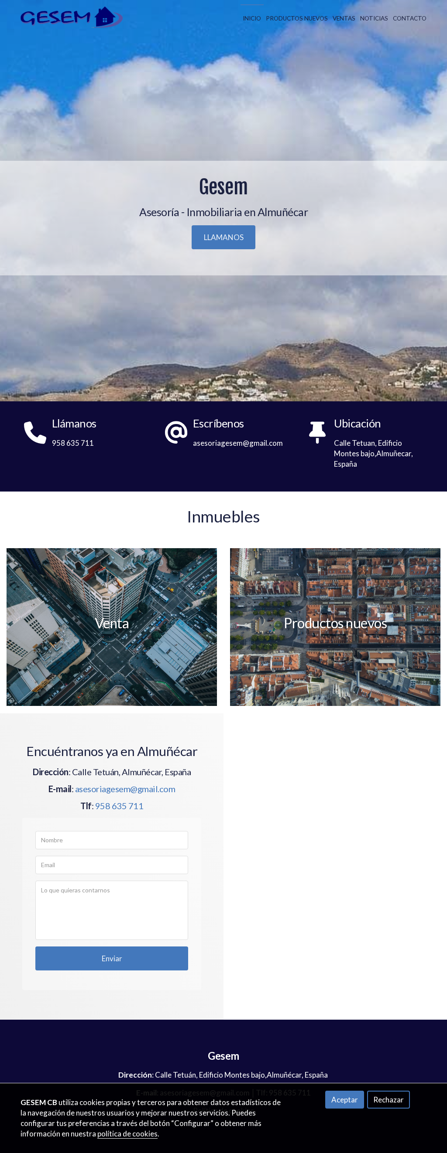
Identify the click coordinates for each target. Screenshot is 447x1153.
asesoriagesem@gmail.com (125, 788)
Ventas (344, 18)
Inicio (252, 18)
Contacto (409, 18)
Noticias (374, 18)
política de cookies (127, 1133)
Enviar (112, 958)
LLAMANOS (224, 237)
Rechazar (388, 1099)
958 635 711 (119, 805)
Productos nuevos (297, 18)
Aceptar (344, 1099)
